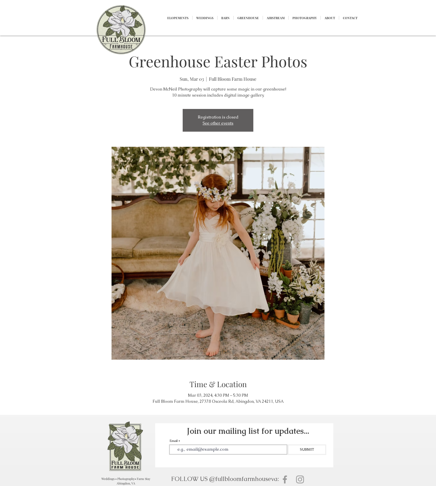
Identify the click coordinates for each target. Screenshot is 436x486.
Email (174, 440)
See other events (218, 123)
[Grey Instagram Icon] (300, 479)
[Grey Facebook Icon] (285, 479)
